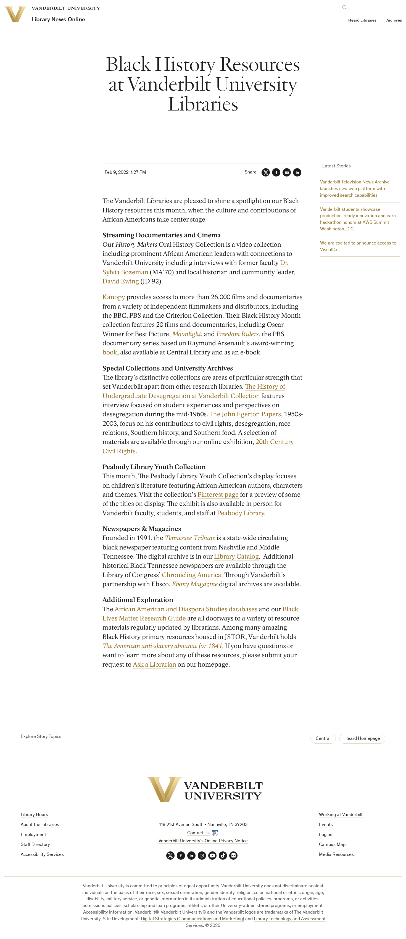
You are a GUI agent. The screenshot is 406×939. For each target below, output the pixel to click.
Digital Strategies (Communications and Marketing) (192, 919)
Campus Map (332, 845)
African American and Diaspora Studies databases (186, 609)
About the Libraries (40, 825)
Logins (325, 835)
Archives (394, 21)
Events (326, 825)
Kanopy (113, 297)
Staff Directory (35, 845)
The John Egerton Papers (245, 414)
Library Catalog (236, 557)
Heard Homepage (362, 739)
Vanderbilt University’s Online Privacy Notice (203, 841)
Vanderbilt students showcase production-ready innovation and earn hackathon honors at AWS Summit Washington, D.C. (358, 219)
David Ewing (120, 281)
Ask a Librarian (154, 665)
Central (323, 739)
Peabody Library (240, 513)
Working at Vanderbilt (341, 815)
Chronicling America (191, 575)
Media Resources (336, 855)
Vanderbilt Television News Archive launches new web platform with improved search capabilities (355, 189)
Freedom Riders (237, 334)
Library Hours (34, 815)
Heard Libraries (362, 21)
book (109, 352)
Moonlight (186, 334)
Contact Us (198, 833)
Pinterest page (218, 495)
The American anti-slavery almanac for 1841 (162, 646)
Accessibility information (108, 912)
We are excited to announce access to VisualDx (358, 246)
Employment (33, 835)
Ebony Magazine (195, 584)
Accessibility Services (42, 855)
